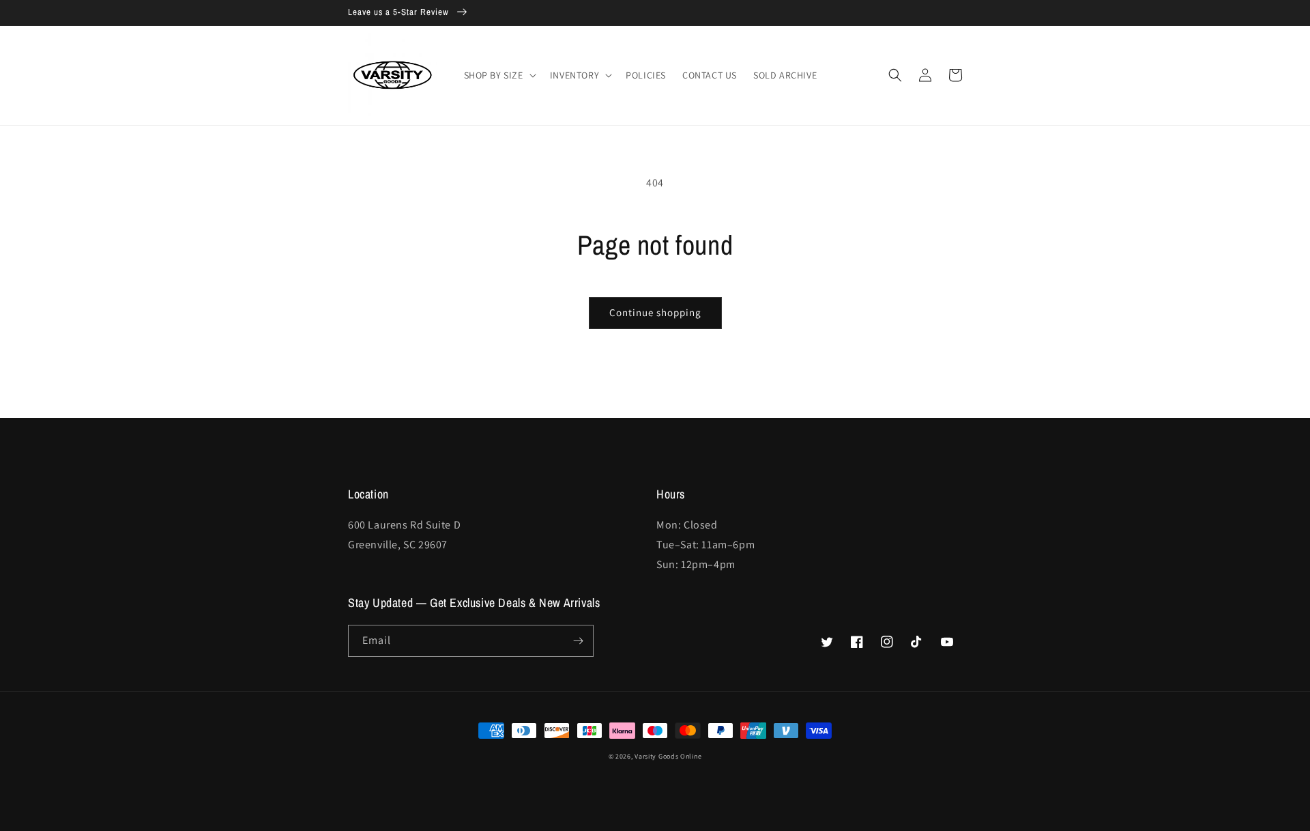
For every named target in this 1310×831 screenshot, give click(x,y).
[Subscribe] (578, 641)
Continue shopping (655, 312)
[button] (499, 75)
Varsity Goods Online (668, 756)
